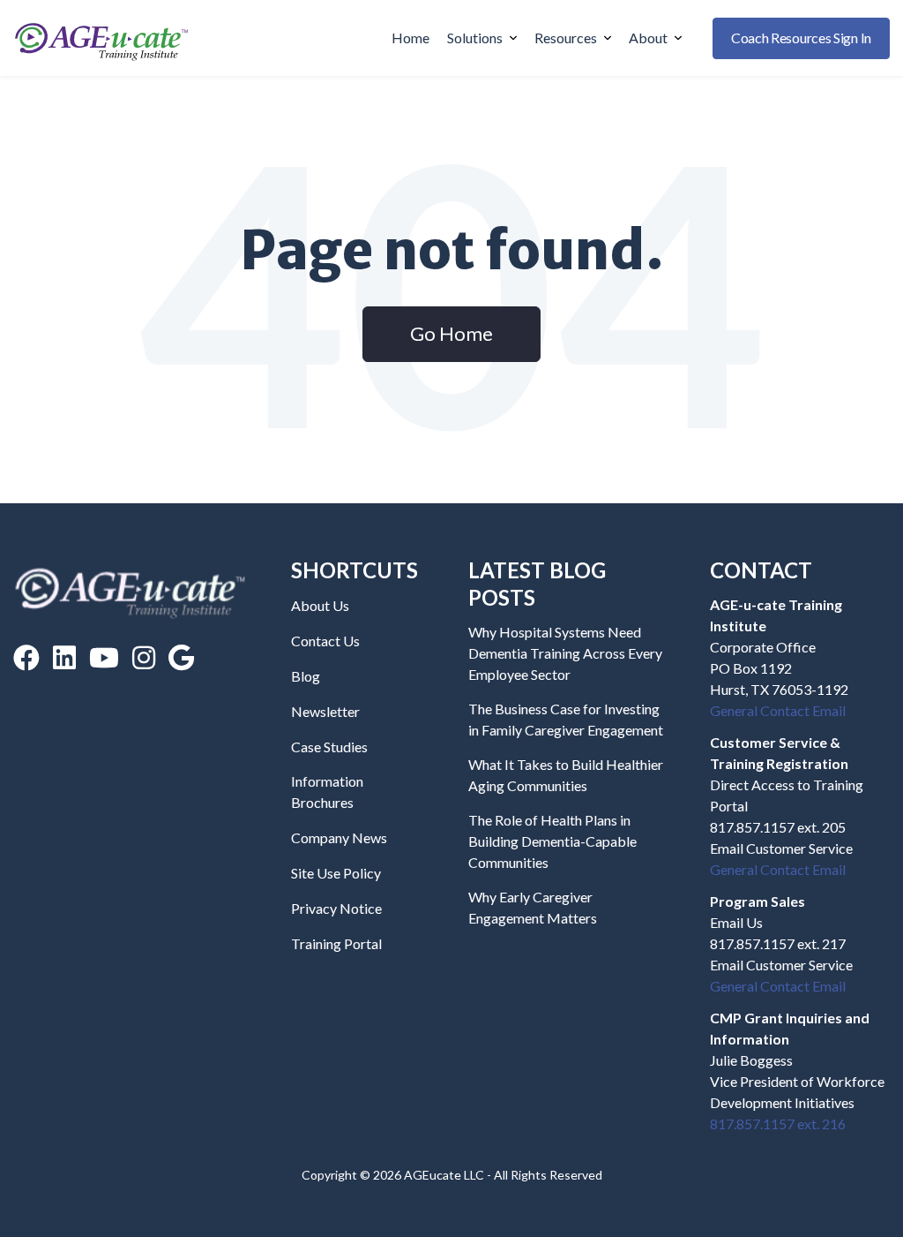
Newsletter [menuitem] (325, 711)
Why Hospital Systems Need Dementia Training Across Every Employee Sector (565, 653)
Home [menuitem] (410, 37)
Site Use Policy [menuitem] (336, 872)
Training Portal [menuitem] (336, 943)
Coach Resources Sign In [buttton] (801, 37)
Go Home (451, 333)
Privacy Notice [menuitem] (336, 908)
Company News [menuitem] (339, 837)
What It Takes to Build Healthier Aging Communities (565, 775)
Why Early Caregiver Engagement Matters (532, 907)
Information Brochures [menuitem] (327, 792)
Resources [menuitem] (565, 37)
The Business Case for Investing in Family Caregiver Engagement (565, 719)
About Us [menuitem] (320, 605)
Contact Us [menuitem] (325, 640)
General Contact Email (778, 710)
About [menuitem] (648, 37)
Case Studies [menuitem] (329, 746)
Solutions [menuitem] (475, 37)
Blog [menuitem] (305, 676)
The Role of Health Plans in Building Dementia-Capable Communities (552, 841)
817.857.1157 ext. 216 (778, 1123)
